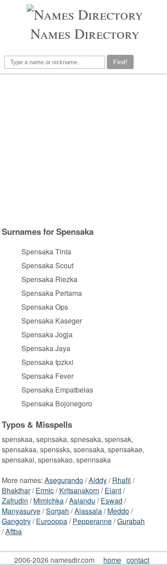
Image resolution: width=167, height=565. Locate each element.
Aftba (13, 531)
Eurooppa (51, 521)
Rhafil (121, 480)
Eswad (111, 500)
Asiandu (82, 500)
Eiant (113, 490)
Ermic (45, 490)
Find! (120, 62)
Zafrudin (15, 500)
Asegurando (64, 480)
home (112, 560)
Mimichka (48, 500)
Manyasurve (21, 511)
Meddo (118, 511)
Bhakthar (16, 490)
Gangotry (16, 521)
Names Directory (84, 33)
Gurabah (131, 521)
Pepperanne (92, 521)
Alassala (88, 511)
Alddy (98, 480)
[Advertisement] (82, 150)
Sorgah (57, 511)
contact (137, 560)
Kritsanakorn (79, 490)
